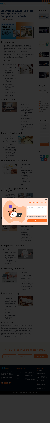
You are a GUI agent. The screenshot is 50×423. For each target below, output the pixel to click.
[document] (25, 211)
